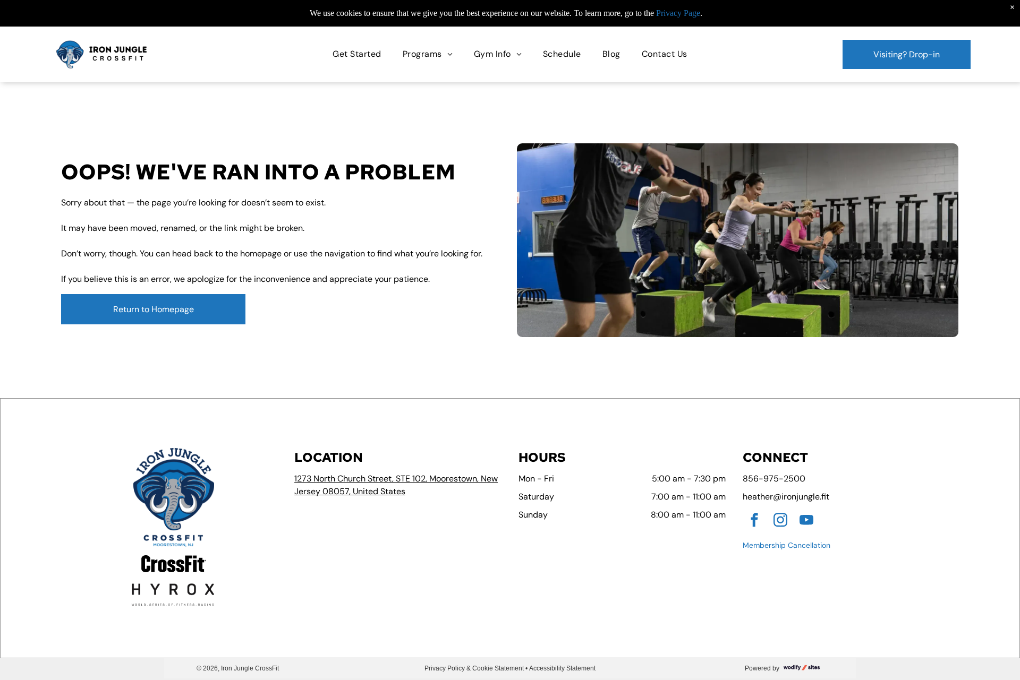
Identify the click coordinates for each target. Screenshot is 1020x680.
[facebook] (754, 522)
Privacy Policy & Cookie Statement (474, 668)
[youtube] (806, 522)
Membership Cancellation (786, 545)
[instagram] (780, 522)
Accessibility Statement (562, 668)
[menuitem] (357, 54)
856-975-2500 (774, 478)
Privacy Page (678, 13)
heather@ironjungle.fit (786, 496)
